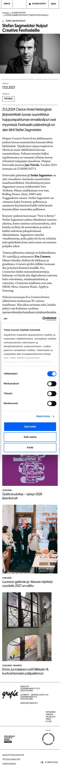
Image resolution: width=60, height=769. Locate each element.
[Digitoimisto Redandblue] (48, 739)
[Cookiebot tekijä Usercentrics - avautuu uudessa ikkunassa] (42, 319)
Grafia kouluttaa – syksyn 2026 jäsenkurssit (22, 496)
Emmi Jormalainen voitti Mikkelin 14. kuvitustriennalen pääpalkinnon (25, 671)
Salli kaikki (30, 426)
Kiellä (30, 447)
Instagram (50, 712)
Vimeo (48, 719)
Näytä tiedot (43, 416)
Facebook (50, 717)
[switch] (51, 383)
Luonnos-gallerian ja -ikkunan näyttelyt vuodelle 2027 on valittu (27, 584)
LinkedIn (49, 715)
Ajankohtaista (19, 13)
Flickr (49, 722)
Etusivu (5, 13)
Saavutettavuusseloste (13, 755)
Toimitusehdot (9, 764)
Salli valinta (30, 437)
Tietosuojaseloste (11, 760)
